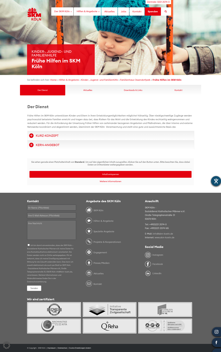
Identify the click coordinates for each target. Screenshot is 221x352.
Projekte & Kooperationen (107, 242)
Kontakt (98, 284)
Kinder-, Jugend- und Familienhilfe (99, 79)
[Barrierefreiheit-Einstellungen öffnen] (216, 181)
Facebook (157, 264)
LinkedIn (156, 273)
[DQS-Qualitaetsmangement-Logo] (54, 309)
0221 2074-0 (163, 1)
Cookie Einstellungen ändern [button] (80, 348)
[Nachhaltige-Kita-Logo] (54, 325)
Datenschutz (62, 348)
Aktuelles (99, 273)
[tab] (42, 90)
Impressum (51, 348)
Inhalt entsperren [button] (110, 174)
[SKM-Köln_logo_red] (34, 18)
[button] (6, 345)
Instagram (157, 254)
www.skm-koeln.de (164, 237)
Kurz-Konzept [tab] (47, 135)
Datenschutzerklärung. (37, 281)
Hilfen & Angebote (69, 79)
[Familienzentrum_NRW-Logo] (165, 309)
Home (53, 79)
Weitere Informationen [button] (110, 181)
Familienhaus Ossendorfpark (135, 79)
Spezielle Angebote (104, 231)
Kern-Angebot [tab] (47, 145)
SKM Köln (98, 210)
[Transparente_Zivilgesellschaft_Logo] (110, 309)
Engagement (100, 252)
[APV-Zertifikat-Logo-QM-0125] (165, 325)
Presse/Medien (102, 263)
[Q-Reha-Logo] (110, 325)
